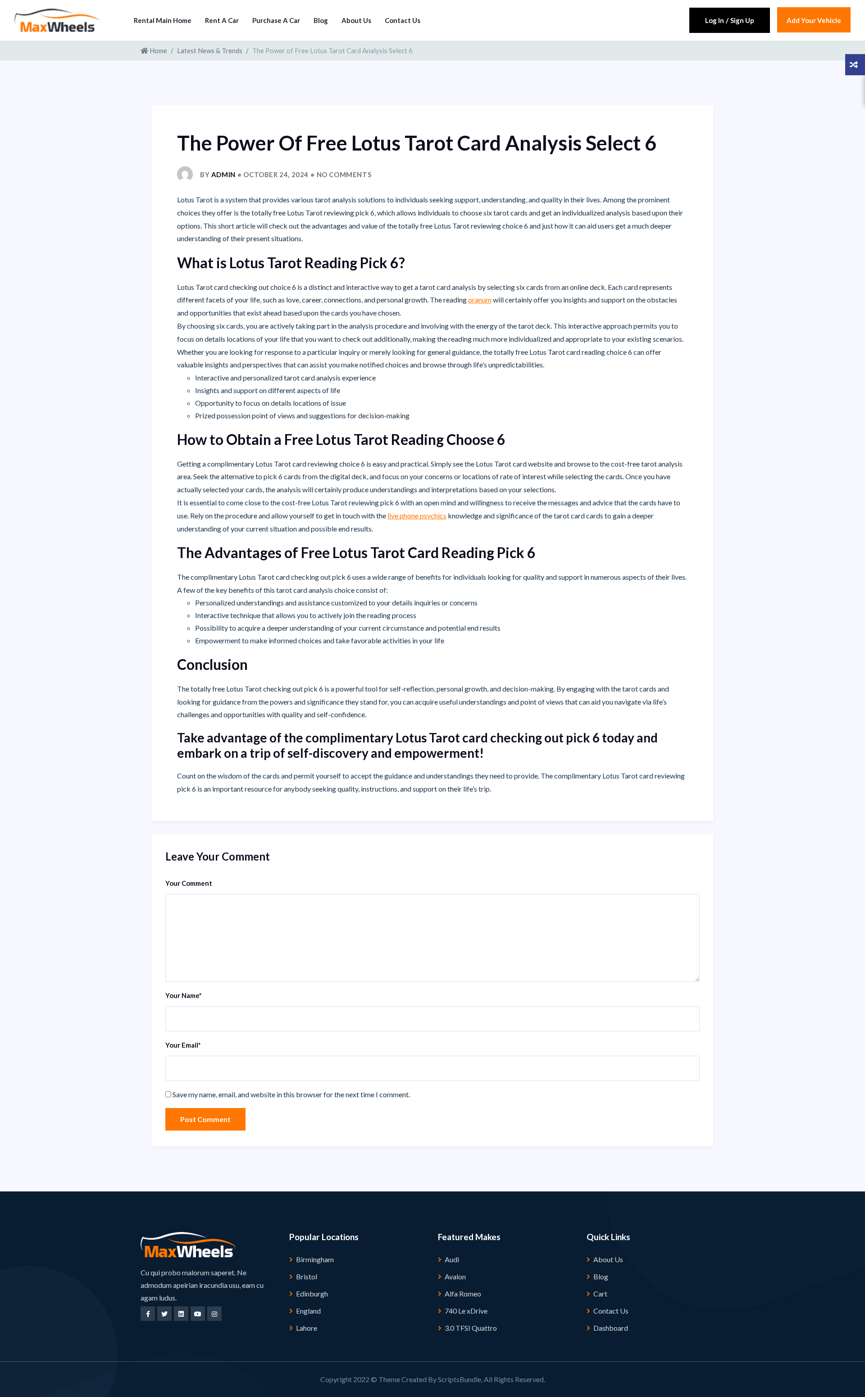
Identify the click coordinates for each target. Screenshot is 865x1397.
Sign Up (742, 20)
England (308, 1310)
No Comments (344, 174)
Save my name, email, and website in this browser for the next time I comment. (291, 1094)
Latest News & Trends (209, 50)
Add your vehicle (814, 20)
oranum (480, 299)
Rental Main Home (162, 20)
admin (223, 174)
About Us (356, 20)
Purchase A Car (276, 20)
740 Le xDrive (466, 1310)
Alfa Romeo (463, 1293)
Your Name (183, 995)
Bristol (306, 1276)
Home (157, 50)
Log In (714, 20)
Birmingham (315, 1259)
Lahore (306, 1328)
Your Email (183, 1045)
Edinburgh (312, 1293)
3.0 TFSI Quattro (471, 1328)
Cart (600, 1293)
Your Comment (188, 883)
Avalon (455, 1276)
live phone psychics (416, 515)
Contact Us (402, 20)
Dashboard (610, 1328)
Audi (452, 1259)
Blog (321, 20)
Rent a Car (222, 20)
